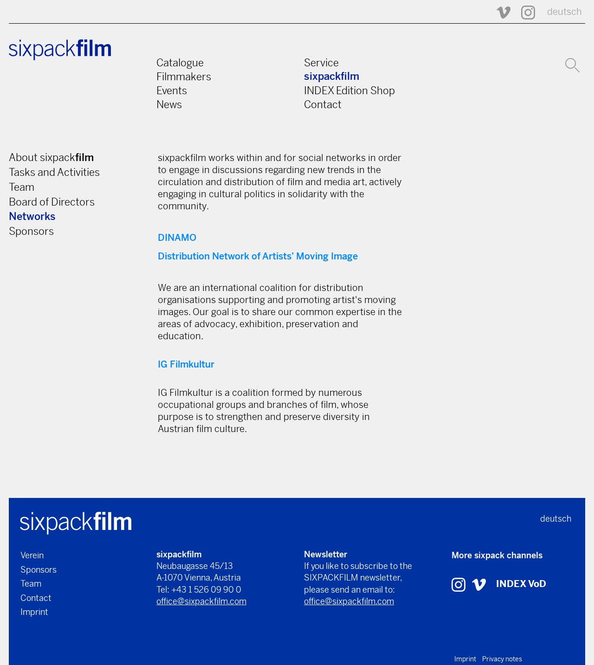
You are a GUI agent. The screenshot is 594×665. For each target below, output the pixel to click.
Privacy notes (502, 659)
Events (171, 90)
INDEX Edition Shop (349, 90)
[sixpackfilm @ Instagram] (524, 12)
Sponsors (31, 231)
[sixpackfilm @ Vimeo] (499, 12)
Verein (32, 555)
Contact (323, 104)
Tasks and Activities (54, 172)
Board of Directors (52, 201)
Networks (32, 216)
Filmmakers (183, 76)
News (169, 104)
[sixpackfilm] (75, 522)
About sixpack (51, 157)
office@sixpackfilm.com (201, 601)
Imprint (34, 612)
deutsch (564, 12)
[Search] (572, 64)
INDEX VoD (521, 584)
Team (21, 187)
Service (321, 62)
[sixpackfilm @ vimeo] (479, 584)
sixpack (331, 76)
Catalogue (180, 62)
